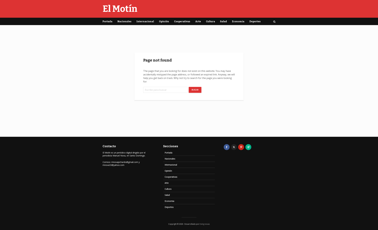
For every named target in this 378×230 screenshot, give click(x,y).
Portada (107, 21)
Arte (198, 21)
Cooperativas (182, 21)
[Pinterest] (241, 147)
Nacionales (124, 21)
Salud (223, 21)
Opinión (164, 21)
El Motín (120, 9)
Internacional (145, 21)
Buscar (195, 90)
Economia (238, 21)
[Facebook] (227, 147)
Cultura (210, 21)
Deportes (255, 21)
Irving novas (205, 224)
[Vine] (248, 147)
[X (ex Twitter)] (234, 147)
